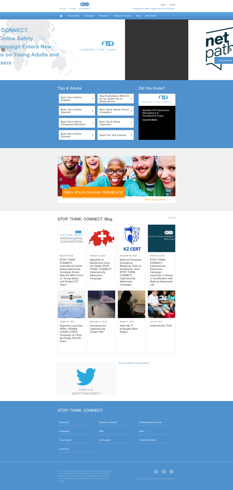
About (163, 4)
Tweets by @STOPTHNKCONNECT (134, 363)
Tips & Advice (73, 15)
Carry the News (68, 60)
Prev (3, 50)
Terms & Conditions (147, 440)
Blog (138, 15)
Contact (172, 4)
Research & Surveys (122, 15)
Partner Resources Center (150, 422)
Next (230, 50)
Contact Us (64, 448)
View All (171, 217)
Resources (104, 15)
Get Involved (150, 15)
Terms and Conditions (166, 478)
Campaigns (89, 15)
